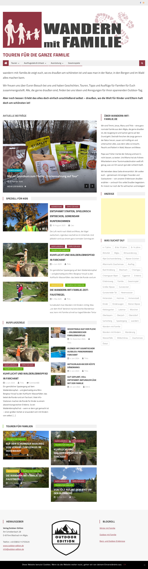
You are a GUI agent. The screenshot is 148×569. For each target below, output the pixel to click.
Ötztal (105, 343)
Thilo (69, 264)
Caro (72, 225)
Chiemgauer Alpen (110, 275)
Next (92, 186)
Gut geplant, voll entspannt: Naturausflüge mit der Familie (81, 380)
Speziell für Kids (17, 198)
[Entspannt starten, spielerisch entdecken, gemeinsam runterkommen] (25, 217)
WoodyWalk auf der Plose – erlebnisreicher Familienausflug (81, 332)
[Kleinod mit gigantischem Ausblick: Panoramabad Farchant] (58, 352)
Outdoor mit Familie (108, 534)
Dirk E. (87, 386)
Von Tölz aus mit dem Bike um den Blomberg (72, 491)
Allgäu (116, 252)
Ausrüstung (56, 62)
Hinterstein (107, 298)
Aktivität (106, 252)
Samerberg (107, 320)
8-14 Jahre (135, 247)
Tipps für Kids (72, 206)
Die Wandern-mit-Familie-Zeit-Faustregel (25, 477)
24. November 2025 (22, 181)
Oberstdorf (133, 315)
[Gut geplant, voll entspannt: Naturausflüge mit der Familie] (58, 380)
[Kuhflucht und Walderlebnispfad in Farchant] (25, 260)
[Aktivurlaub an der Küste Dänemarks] (58, 367)
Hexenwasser (127, 292)
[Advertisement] (123, 216)
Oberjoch (120, 315)
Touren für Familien (21, 170)
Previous (86, 186)
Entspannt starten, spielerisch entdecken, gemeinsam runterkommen (70, 216)
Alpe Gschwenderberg (112, 258)
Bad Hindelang (109, 269)
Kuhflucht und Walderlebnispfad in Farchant (67, 453)
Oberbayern (108, 315)
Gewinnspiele (74, 62)
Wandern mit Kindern (112, 332)
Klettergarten (108, 309)
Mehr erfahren (19, 186)
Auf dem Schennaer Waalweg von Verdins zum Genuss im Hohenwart (54, 176)
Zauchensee (137, 337)
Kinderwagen (118, 303)
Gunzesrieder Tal (110, 292)
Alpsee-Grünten (132, 258)
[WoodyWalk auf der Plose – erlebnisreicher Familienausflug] (58, 332)
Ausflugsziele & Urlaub (34, 62)
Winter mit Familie (107, 528)
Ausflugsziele (57, 246)
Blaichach (123, 269)
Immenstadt (133, 298)
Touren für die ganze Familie (36, 54)
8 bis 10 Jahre (121, 247)
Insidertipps (56, 285)
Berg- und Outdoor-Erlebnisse (112, 541)
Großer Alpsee (109, 286)
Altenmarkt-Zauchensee (113, 264)
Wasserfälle (108, 337)
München (134, 309)
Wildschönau (122, 337)
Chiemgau (136, 269)
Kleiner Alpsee (134, 303)
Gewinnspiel (133, 281)
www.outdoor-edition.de (13, 545)
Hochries (120, 298)
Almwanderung (130, 252)
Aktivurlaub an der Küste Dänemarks (81, 365)
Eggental (126, 275)
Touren (14, 62)
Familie (121, 281)
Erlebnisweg (108, 281)
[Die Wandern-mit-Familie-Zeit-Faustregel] (25, 292)
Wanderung (130, 332)
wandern (135, 320)
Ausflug (131, 264)
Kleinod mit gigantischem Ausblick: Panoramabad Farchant (81, 351)
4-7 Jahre (107, 247)
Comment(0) (34, 382)
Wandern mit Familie (111, 326)
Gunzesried (123, 286)
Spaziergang (121, 320)
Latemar (122, 309)
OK (124, 564)
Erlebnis (137, 275)
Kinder (105, 303)
